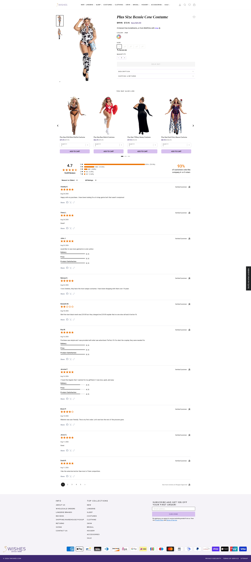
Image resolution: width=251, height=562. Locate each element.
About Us (60, 505)
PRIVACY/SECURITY (213, 558)
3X (131, 46)
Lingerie (90, 5)
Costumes (107, 5)
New (83, 5)
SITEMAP (244, 558)
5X (142, 46)
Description (124, 71)
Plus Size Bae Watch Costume (104, 137)
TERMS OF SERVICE (231, 558)
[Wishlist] (189, 5)
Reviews (60, 516)
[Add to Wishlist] (194, 17)
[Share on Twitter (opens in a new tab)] (70, 202)
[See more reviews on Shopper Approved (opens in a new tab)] (74, 202)
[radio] (125, 164)
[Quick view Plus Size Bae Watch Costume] (108, 115)
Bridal (136, 5)
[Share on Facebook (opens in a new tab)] (67, 202)
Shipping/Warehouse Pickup (70, 520)
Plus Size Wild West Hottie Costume (72, 137)
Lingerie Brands (64, 512)
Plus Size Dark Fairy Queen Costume (174, 137)
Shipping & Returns (127, 76)
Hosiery (145, 5)
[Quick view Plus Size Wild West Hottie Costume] (75, 115)
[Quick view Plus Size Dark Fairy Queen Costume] (176, 115)
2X (125, 46)
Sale (167, 5)
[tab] (122, 156)
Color (122, 33)
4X (137, 46)
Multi (119, 37)
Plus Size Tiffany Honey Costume (139, 137)
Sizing (59, 527)
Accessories (156, 5)
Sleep (98, 5)
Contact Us (61, 531)
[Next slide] (193, 126)
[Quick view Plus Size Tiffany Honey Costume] (142, 115)
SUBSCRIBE (173, 514)
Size (119, 42)
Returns (60, 523)
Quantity (121, 54)
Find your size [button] (123, 50)
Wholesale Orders (65, 509)
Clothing (119, 5)
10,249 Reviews (69, 173)
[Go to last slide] (58, 126)
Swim (128, 5)
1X (119, 46)
